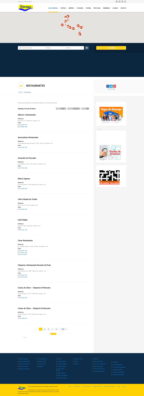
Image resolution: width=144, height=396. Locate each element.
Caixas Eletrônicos (42, 359)
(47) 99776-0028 (23, 277)
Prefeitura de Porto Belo (99, 368)
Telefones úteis (42, 363)
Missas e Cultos (42, 361)
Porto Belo (97, 8)
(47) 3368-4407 (23, 124)
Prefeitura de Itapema (62, 375)
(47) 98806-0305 (23, 126)
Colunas (115, 8)
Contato (123, 8)
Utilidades (80, 8)
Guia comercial (53, 8)
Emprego (71, 8)
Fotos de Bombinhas (117, 364)
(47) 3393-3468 (23, 168)
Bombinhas (106, 8)
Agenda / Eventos (78, 359)
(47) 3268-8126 (23, 297)
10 (62, 108)
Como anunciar (76, 386)
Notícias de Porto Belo (24, 363)
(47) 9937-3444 (23, 254)
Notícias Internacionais (24, 368)
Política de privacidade (109, 386)
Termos (118, 386)
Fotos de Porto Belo (98, 361)
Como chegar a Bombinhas (119, 367)
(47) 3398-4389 (23, 188)
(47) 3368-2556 (23, 209)
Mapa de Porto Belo (98, 366)
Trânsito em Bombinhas (118, 374)
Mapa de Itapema (61, 373)
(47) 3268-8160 (23, 318)
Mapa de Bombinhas (117, 369)
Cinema (76, 361)
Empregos (40, 366)
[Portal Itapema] (26, 8)
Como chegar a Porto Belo (100, 363)
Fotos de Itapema (62, 361)
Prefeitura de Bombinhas (118, 372)
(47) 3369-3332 (23, 252)
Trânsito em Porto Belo (99, 371)
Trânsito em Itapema (62, 378)
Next (63, 329)
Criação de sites (86, 386)
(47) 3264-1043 (23, 147)
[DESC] (88, 109)
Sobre (69, 386)
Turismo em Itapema (62, 363)
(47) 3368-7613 (23, 275)
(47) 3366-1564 (23, 230)
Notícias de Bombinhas (24, 361)
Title (76, 108)
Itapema (88, 8)
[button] (68, 16)
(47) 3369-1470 (23, 250)
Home (20, 92)
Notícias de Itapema (23, 359)
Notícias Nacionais (23, 366)
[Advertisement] (72, 65)
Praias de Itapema (62, 366)
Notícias (63, 8)
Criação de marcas (97, 386)
